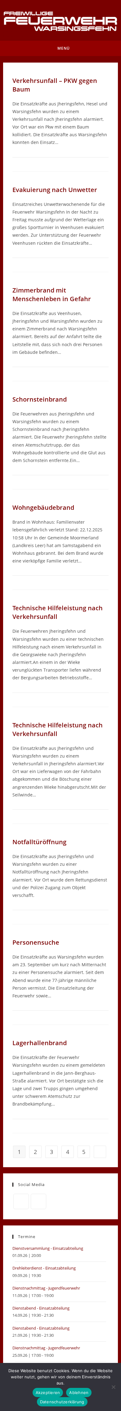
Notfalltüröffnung (39, 842)
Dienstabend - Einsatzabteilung (40, 1308)
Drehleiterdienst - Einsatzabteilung (44, 1268)
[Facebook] (21, 1201)
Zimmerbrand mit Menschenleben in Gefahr (51, 294)
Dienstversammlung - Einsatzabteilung (47, 1248)
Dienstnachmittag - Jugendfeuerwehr (46, 1288)
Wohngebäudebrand (43, 507)
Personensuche (35, 942)
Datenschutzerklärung (62, 1401)
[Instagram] (38, 1201)
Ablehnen (78, 1392)
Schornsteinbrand (39, 399)
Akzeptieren (48, 1392)
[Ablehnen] (113, 1387)
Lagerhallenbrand (39, 1043)
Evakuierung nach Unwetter (54, 190)
